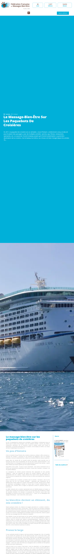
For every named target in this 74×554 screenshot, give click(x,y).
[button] (29, 13)
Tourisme (7, 114)
